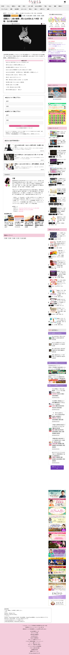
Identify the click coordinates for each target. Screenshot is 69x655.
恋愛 (35, 15)
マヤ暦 (60, 156)
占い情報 (62, 256)
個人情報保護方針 (15, 133)
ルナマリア (54, 393)
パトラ (52, 205)
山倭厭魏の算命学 (34, 649)
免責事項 (27, 627)
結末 (62, 419)
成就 (55, 268)
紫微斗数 (62, 277)
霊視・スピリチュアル (60, 405)
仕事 (49, 224)
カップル (58, 256)
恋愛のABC (50, 258)
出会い (50, 6)
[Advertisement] (57, 73)
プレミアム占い (4, 9)
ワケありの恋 (59, 407)
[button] (57, 92)
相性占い (60, 6)
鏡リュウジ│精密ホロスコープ (34, 639)
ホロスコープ (51, 165)
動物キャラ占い (60, 296)
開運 (60, 314)
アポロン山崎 (54, 443)
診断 (48, 9)
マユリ (53, 405)
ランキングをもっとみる (57, 28)
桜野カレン (54, 417)
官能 (61, 457)
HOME (2, 6)
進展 (43, 15)
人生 (55, 224)
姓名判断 (17, 9)
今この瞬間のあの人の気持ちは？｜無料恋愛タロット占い (61, 180)
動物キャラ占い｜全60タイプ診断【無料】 (61, 133)
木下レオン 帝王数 (34, 632)
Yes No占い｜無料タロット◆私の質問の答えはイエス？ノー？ (57, 93)
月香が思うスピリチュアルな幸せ (26, 209)
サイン (62, 286)
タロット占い (24, 9)
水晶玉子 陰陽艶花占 (34, 637)
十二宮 (53, 277)
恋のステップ (54, 256)
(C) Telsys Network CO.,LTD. (34, 653)
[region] (57, 93)
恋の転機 (54, 433)
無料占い (14, 6)
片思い (24, 6)
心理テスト (42, 9)
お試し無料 (29, 15)
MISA (53, 429)
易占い (36, 9)
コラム (8, 6)
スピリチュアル (51, 268)
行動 (63, 431)
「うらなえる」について (27, 625)
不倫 (45, 6)
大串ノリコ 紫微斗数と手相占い (34, 644)
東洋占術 (58, 457)
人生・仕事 (30, 6)
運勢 (11, 9)
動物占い (57, 137)
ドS (62, 305)
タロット (50, 186)
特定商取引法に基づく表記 (42, 625)
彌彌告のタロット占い (34, 651)
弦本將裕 (54, 137)
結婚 (19, 6)
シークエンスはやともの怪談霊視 (34, 646)
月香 (24, 15)
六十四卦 (57, 314)
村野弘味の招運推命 (34, 634)
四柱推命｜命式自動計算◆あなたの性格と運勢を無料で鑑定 (61, 191)
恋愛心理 (58, 305)
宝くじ (53, 286)
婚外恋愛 (54, 445)
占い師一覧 (41, 627)
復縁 (55, 6)
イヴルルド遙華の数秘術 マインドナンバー (34, 641)
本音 (39, 15)
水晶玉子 (54, 457)
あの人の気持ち (38, 6)
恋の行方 (58, 433)
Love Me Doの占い (34, 636)
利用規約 (24, 133)
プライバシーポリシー (34, 627)
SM (60, 305)
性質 (49, 315)
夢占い (30, 9)
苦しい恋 (54, 407)
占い (20, 15)
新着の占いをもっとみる (57, 467)
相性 (58, 214)
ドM (55, 305)
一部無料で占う (24, 126)
